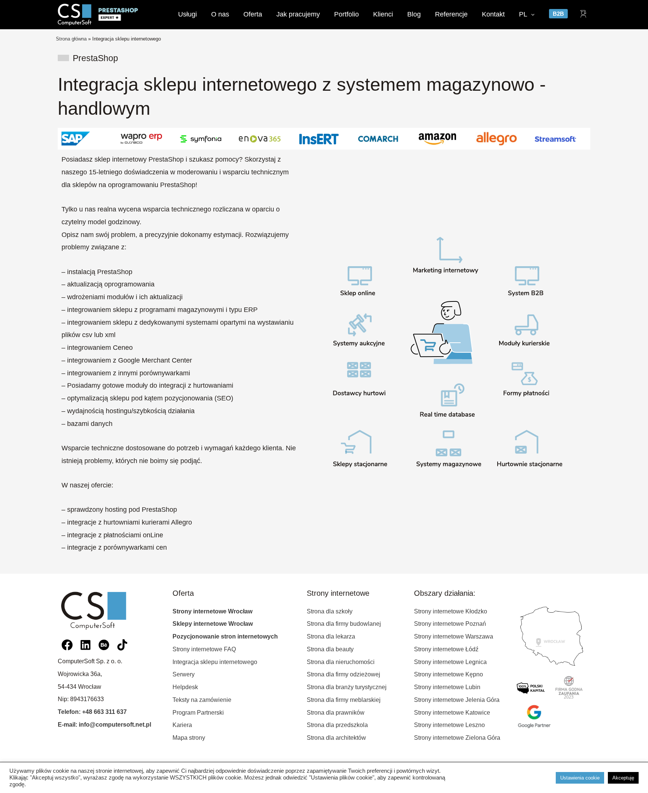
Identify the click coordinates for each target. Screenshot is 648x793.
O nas (220, 14)
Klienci (383, 14)
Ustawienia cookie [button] (580, 778)
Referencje (451, 14)
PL (523, 14)
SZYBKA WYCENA (324, 757)
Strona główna (71, 39)
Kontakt (493, 14)
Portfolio (346, 14)
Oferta (252, 14)
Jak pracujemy (298, 14)
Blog (414, 14)
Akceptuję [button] (623, 778)
